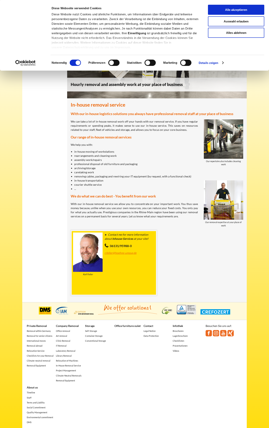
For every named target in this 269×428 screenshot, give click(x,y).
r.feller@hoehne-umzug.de (120, 253)
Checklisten (178, 340)
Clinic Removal (63, 340)
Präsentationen (180, 345)
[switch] (114, 63)
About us (32, 387)
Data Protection (151, 336)
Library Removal (64, 355)
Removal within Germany (39, 331)
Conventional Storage (95, 340)
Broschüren (178, 331)
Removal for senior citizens (39, 336)
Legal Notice (150, 331)
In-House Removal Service (68, 365)
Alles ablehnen (236, 32)
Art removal (61, 336)
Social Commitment (36, 407)
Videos (176, 351)
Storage (90, 325)
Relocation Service (36, 351)
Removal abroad (34, 345)
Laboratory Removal (65, 351)
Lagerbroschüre (180, 336)
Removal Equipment (36, 365)
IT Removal (61, 345)
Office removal (63, 331)
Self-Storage (91, 331)
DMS (29, 422)
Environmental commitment (40, 417)
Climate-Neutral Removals (69, 375)
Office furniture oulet (127, 325)
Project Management (66, 370)
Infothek (178, 325)
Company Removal (67, 325)
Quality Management (37, 412)
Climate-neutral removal (38, 360)
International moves (36, 340)
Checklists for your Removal (40, 355)
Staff (29, 397)
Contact (148, 325)
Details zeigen (208, 63)
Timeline (31, 392)
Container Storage (94, 336)
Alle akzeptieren (236, 9)
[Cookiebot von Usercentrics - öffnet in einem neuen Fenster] (25, 63)
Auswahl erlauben (236, 21)
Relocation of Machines (67, 360)
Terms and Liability (36, 402)
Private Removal (37, 325)
